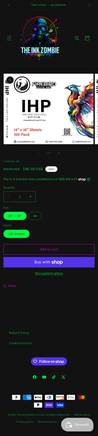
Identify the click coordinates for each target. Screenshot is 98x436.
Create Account (20, 343)
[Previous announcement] (8, 5)
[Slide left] (39, 153)
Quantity (9, 187)
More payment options (49, 273)
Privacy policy (24, 421)
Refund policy (82, 414)
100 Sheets (16, 234)
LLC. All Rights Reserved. (55, 414)
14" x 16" (15, 216)
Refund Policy (19, 333)
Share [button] (12, 286)
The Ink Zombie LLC (28, 414)
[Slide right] (59, 153)
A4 (35, 216)
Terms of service (47, 421)
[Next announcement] (90, 5)
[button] (9, 38)
